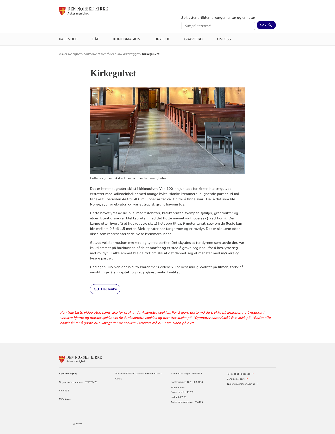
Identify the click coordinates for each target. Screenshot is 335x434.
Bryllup (162, 39)
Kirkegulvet (151, 54)
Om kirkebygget (128, 54)
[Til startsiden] (83, 11)
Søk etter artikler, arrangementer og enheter (218, 17)
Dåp (95, 39)
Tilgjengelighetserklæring (241, 383)
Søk (263, 25)
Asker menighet (70, 54)
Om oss (224, 39)
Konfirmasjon (126, 39)
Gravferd (193, 39)
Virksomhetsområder (99, 54)
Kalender (68, 39)
